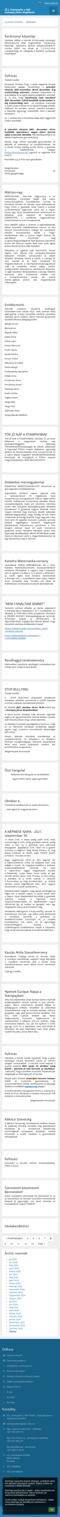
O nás (9, 1391)
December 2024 (16, 1289)
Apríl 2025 (14, 1280)
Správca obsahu (14, 1355)
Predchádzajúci (15, 1238)
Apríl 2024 (14, 1310)
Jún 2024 (13, 1304)
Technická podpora (16, 1360)
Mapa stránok (13, 1386)
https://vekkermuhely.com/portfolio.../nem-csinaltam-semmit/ (26, 630)
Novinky (31, 22)
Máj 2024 (13, 1307)
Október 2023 (16, 1328)
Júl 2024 (13, 1301)
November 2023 (17, 1325)
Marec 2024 (14, 1313)
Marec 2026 (14, 1271)
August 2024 (15, 1298)
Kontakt (11, 1397)
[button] (39, 3)
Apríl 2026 (14, 1268)
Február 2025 (15, 1286)
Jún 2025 (13, 1274)
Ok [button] (51, 1509)
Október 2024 (16, 1292)
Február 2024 (15, 1316)
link (17, 159)
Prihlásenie (51, 3)
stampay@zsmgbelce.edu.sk (21, 1423)
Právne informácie (16, 1370)
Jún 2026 (13, 1262)
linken (15, 1165)
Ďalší (40, 1243)
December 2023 (16, 1322)
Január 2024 (15, 1319)
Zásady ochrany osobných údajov (23, 1376)
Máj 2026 (13, 1265)
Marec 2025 (14, 1283)
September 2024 (17, 1295)
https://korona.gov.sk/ (16, 152)
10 (11, 1243)
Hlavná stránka (14, 22)
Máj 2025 (13, 1277)
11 (18, 1243)
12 (25, 1243)
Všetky (12, 1331)
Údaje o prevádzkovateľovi (20, 1381)
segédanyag (31, 1086)
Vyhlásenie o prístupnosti (19, 1365)
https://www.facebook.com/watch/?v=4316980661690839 (22, 637)
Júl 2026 (13, 1259)
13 (32, 1243)
